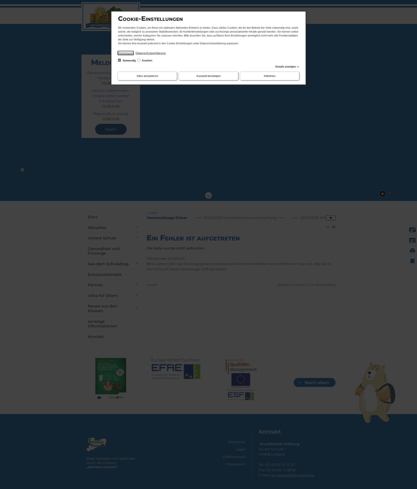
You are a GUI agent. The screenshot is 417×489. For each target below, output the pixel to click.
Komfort (146, 60)
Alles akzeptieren (147, 76)
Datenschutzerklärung (151, 53)
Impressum (125, 53)
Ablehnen (269, 76)
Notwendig (129, 60)
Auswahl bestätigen (208, 76)
